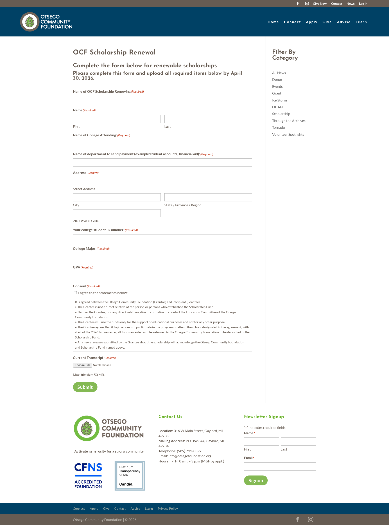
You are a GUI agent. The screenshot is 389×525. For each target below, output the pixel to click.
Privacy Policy (168, 508)
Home (273, 22)
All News (279, 72)
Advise (344, 22)
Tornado (278, 127)
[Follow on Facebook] (297, 3)
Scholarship (281, 113)
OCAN (277, 107)
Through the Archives (288, 120)
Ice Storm (279, 100)
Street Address (84, 189)
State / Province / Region (182, 205)
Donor (277, 79)
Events (277, 86)
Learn (361, 22)
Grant (276, 93)
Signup (256, 480)
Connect (292, 22)
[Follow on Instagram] (307, 3)
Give (327, 22)
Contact (120, 508)
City (76, 205)
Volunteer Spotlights (288, 134)
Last (167, 126)
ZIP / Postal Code (86, 221)
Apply (312, 22)
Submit (85, 387)
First (76, 126)
